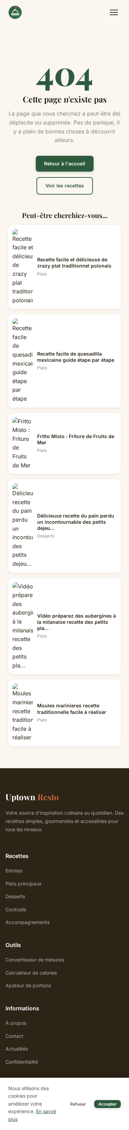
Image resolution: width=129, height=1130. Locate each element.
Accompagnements (28, 922)
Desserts (15, 896)
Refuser (78, 1104)
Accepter (107, 1104)
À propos (16, 1023)
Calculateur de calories (31, 973)
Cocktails (16, 909)
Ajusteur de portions (28, 985)
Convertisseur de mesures (35, 960)
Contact (14, 1036)
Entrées (14, 870)
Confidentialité (22, 1062)
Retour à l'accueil (64, 163)
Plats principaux (24, 884)
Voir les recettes (64, 185)
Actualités (17, 1049)
